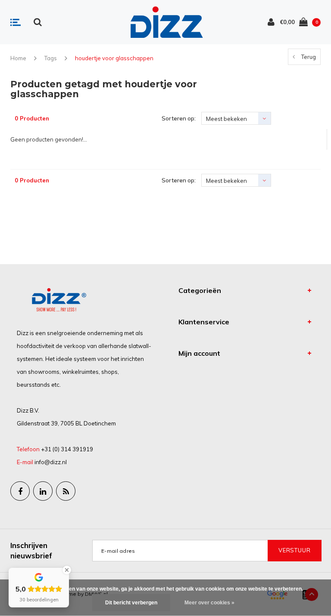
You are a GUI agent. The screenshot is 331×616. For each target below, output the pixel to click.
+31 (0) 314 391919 (67, 449)
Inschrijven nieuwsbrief (31, 550)
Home (18, 58)
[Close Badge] (66, 570)
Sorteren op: (179, 118)
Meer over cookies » (209, 603)
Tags (50, 58)
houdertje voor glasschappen (114, 58)
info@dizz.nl (50, 462)
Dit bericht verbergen (131, 603)
